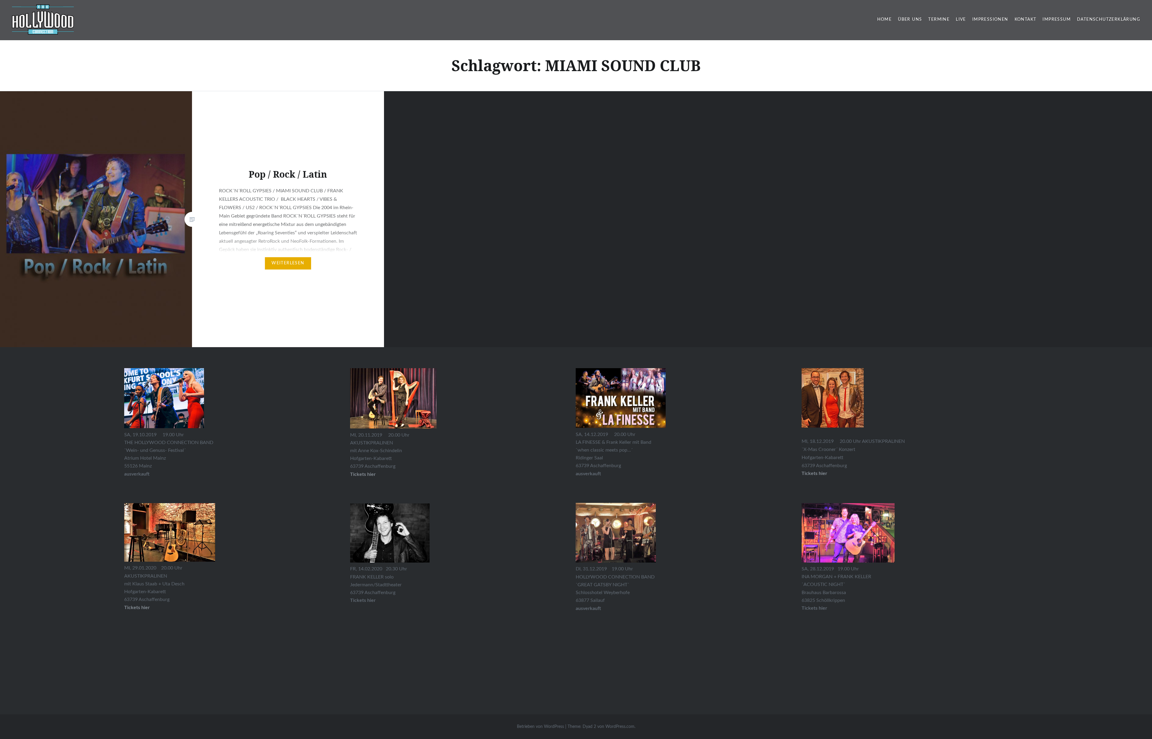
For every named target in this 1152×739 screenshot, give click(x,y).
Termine (939, 19)
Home (884, 19)
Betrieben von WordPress (540, 727)
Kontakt (1025, 19)
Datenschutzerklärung (1108, 19)
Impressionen (990, 19)
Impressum (1056, 19)
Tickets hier (137, 607)
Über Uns (910, 19)
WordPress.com (619, 727)
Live (961, 19)
